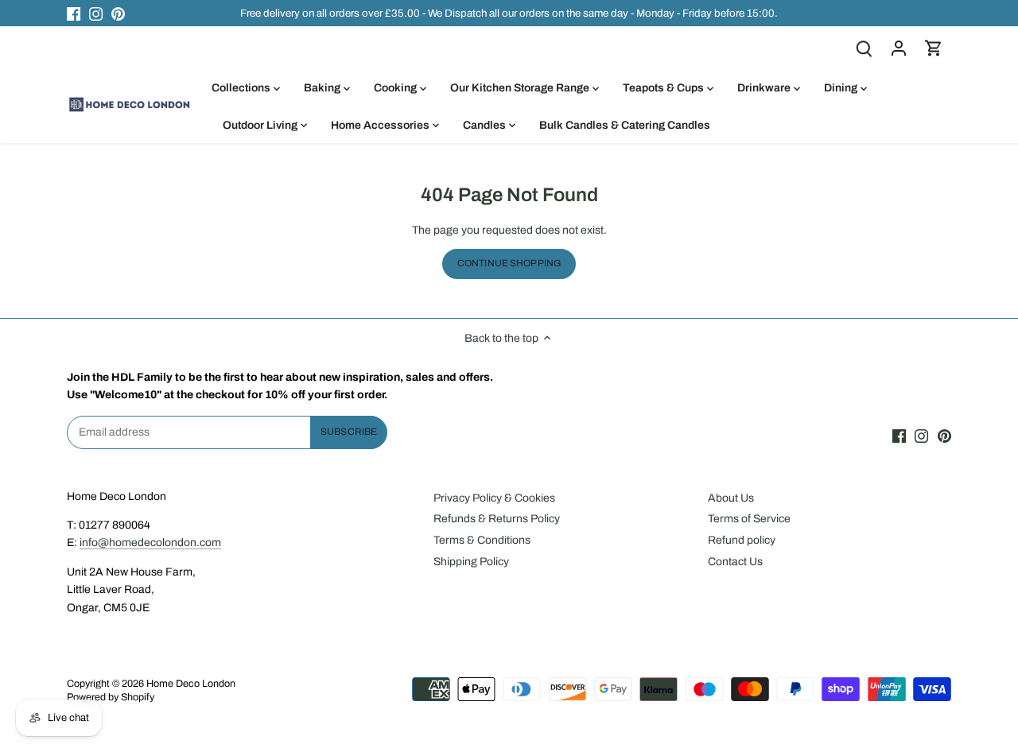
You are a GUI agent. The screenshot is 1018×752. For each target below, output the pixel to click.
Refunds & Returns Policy (496, 519)
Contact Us (735, 562)
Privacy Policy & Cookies (494, 498)
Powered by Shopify (110, 697)
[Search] (863, 48)
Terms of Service (749, 519)
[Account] (898, 48)
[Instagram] (96, 13)
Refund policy (741, 540)
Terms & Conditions (481, 540)
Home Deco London (190, 683)
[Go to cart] (933, 48)
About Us (731, 498)
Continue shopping (509, 263)
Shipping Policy (471, 562)
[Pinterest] (118, 13)
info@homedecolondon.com (150, 542)
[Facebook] (73, 13)
